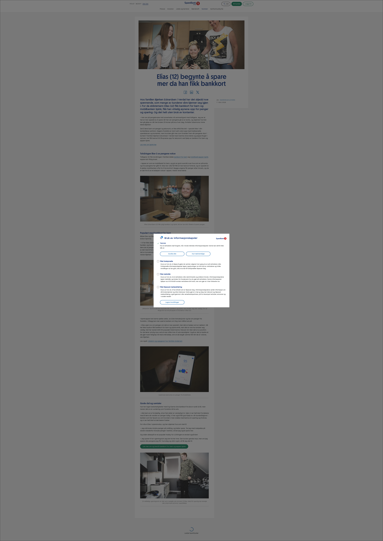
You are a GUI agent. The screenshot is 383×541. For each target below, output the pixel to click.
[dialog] (191, 270)
